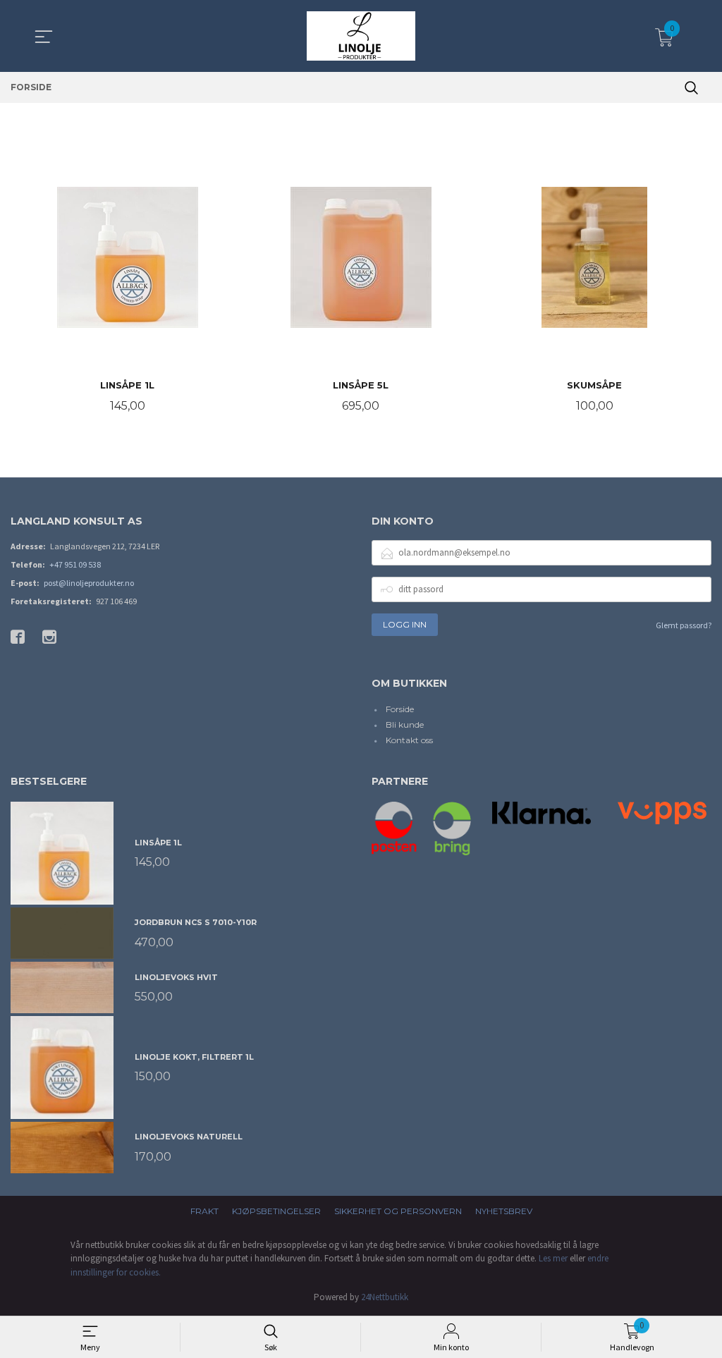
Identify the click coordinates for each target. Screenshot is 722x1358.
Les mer (553, 1258)
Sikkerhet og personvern (398, 1211)
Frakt (204, 1211)
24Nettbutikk (384, 1297)
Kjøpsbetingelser (276, 1211)
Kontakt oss (409, 740)
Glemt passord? (683, 625)
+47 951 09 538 (75, 564)
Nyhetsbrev (503, 1211)
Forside (400, 709)
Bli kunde (405, 724)
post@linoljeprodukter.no (89, 582)
